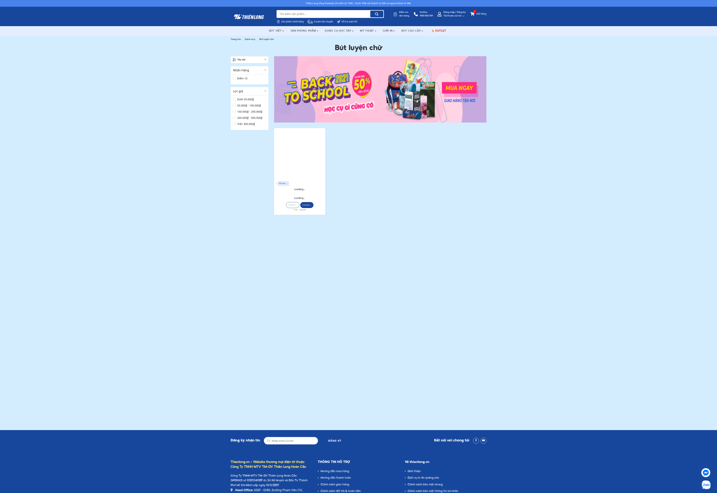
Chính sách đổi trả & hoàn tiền (341, 491)
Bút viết (276, 31)
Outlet (440, 31)
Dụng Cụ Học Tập (338, 31)
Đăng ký (334, 440)
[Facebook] (476, 441)
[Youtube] (483, 441)
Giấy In (388, 31)
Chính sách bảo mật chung (425, 484)
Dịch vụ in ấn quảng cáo (423, 478)
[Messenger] (705, 472)
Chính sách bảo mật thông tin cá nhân (433, 491)
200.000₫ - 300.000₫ (249, 118)
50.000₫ (245, 99)
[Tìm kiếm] (376, 14)
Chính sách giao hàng (335, 484)
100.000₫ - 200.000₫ (249, 111)
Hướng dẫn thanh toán (336, 478)
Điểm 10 (242, 78)
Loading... (299, 189)
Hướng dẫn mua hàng (335, 471)
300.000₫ (246, 124)
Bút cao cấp (411, 31)
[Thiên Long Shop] (249, 17)
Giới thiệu (414, 471)
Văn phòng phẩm (304, 31)
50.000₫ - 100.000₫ (249, 105)
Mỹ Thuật (367, 31)
